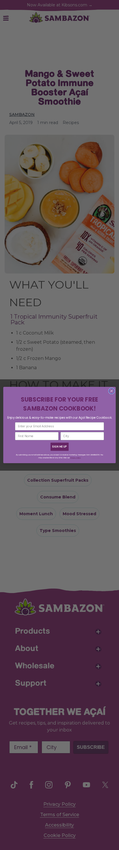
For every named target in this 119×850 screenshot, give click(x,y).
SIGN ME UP (59, 446)
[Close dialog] (111, 391)
